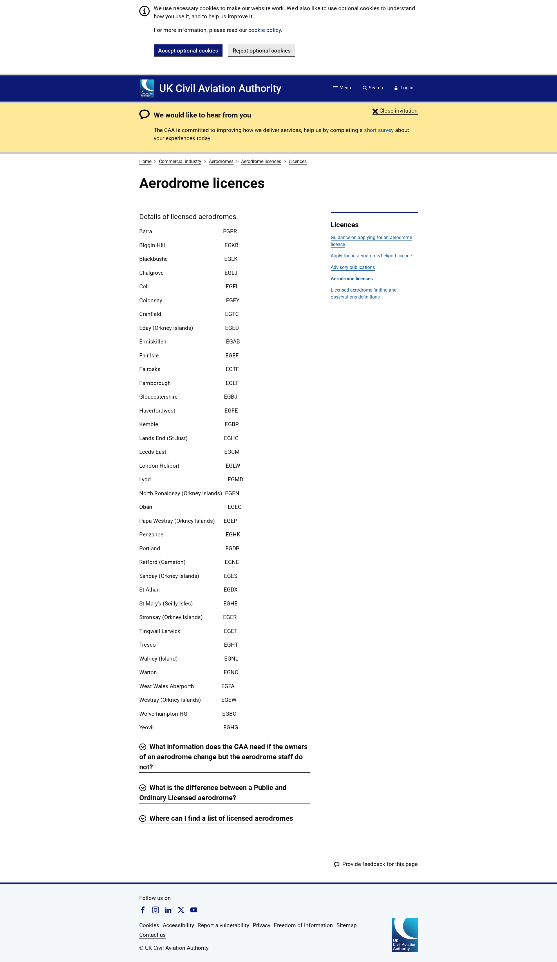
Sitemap (347, 925)
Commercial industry (180, 161)
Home (145, 161)
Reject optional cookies (262, 50)
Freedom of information (303, 925)
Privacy (261, 925)
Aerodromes (221, 161)
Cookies (149, 925)
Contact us (152, 935)
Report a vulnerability (223, 925)
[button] (395, 110)
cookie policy (264, 30)
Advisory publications (353, 267)
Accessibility (178, 925)
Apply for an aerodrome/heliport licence (371, 255)
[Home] (147, 88)
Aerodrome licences (261, 161)
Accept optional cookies (188, 50)
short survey (379, 130)
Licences (298, 161)
